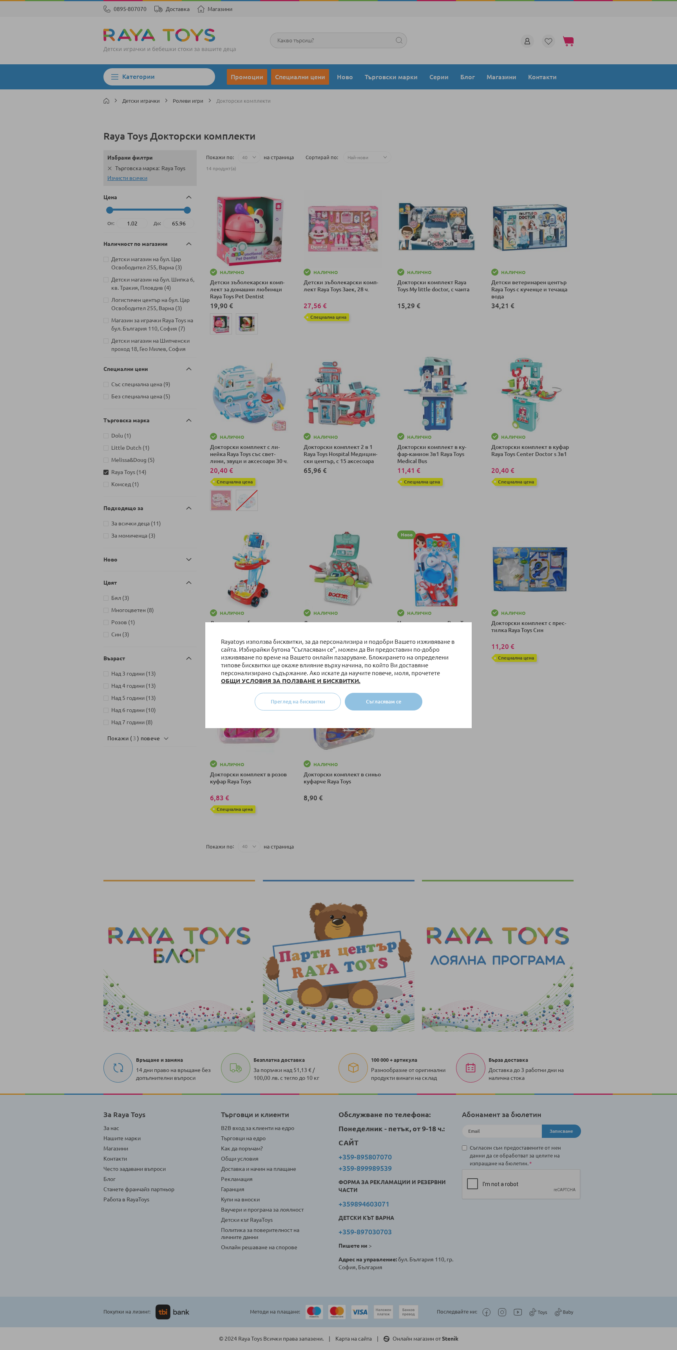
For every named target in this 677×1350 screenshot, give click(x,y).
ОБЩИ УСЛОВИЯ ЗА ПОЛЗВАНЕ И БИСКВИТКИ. (290, 681)
